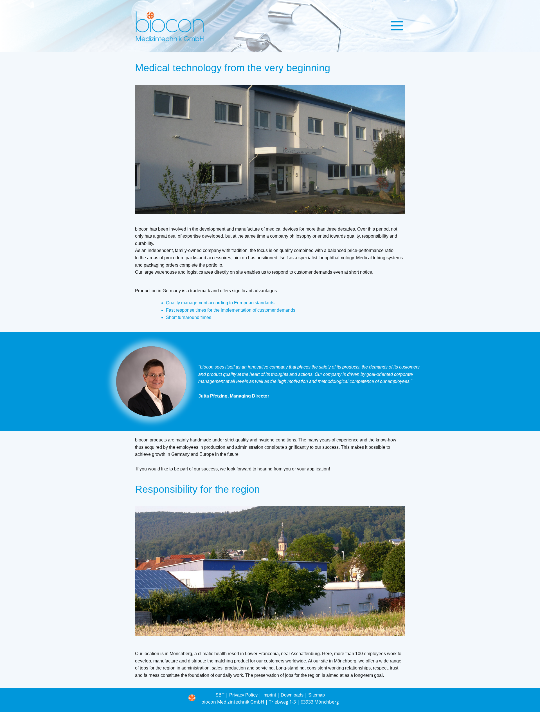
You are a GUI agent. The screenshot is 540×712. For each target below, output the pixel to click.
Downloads (292, 695)
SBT (219, 695)
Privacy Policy (243, 695)
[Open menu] (397, 26)
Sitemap (316, 695)
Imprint (269, 695)
